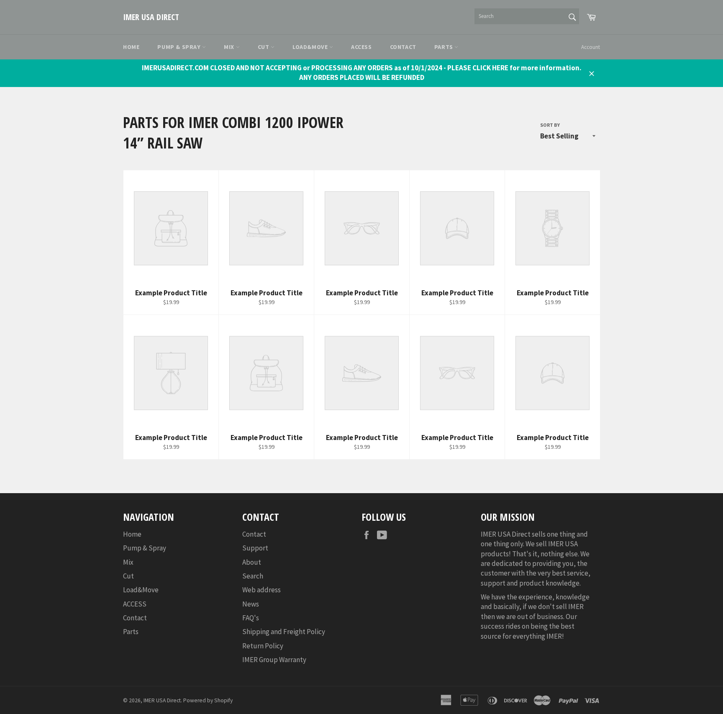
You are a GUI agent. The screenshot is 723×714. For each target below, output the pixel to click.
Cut (264, 47)
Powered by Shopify (208, 700)
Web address (261, 589)
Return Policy (262, 645)
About (251, 562)
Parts (444, 47)
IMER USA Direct (151, 17)
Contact (403, 47)
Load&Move (310, 47)
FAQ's (250, 617)
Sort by (550, 125)
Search (252, 576)
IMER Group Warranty (274, 659)
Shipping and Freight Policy (283, 631)
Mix (230, 47)
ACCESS (361, 47)
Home (131, 47)
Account (590, 47)
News (250, 604)
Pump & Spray (179, 47)
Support (255, 548)
